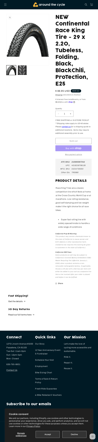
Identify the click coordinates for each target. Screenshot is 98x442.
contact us (66, 127)
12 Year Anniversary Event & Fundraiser (47, 352)
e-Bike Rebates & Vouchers (48, 395)
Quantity (58, 109)
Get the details (15, 301)
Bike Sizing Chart (43, 372)
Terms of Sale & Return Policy (46, 381)
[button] (5, 4)
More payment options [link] (73, 154)
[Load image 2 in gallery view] (22, 70)
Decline (74, 434)
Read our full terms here (20, 315)
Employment (41, 366)
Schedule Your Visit (44, 360)
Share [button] (60, 283)
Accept (48, 434)
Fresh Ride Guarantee (46, 389)
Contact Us (11, 370)
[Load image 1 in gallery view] (11, 70)
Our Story (39, 344)
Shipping (58, 95)
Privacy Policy (33, 426)
